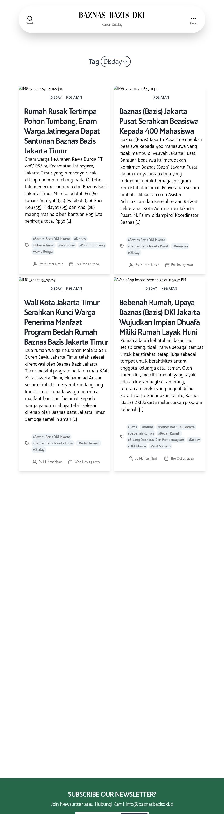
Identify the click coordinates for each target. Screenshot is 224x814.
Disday (56, 97)
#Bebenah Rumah (141, 433)
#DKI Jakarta (137, 446)
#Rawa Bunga (42, 251)
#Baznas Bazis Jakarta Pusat (148, 246)
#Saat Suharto (160, 446)
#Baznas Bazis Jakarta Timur (53, 443)
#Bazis (132, 427)
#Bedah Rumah (88, 443)
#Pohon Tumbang (92, 245)
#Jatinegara (66, 245)
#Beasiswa (180, 246)
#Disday (80, 239)
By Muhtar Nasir (51, 264)
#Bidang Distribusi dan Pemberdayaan (156, 440)
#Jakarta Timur (43, 245)
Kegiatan (74, 97)
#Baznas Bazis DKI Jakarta (51, 239)
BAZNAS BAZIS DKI (112, 15)
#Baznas (147, 427)
